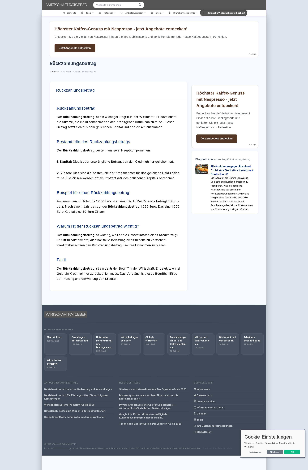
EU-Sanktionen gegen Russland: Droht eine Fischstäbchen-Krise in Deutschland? (232, 170)
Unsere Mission (205, 401)
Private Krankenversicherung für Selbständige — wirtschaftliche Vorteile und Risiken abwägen (147, 406)
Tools (199, 419)
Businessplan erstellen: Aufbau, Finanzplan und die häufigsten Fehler (148, 397)
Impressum (203, 389)
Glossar (201, 413)
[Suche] (140, 5)
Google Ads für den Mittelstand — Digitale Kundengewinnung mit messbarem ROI (143, 416)
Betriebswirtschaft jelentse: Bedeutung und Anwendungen (78, 389)
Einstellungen (254, 452)
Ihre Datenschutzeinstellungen (214, 425)
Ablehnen (274, 452)
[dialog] (273, 443)
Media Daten (203, 432)
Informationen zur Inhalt (210, 407)
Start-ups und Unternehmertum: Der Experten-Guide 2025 (152, 389)
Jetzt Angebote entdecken (75, 48)
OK (292, 452)
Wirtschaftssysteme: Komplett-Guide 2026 (69, 404)
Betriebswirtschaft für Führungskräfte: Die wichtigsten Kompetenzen (76, 397)
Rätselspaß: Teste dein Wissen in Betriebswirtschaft (74, 411)
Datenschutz (204, 395)
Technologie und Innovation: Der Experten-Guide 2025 (150, 423)
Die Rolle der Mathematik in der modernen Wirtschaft (74, 417)
